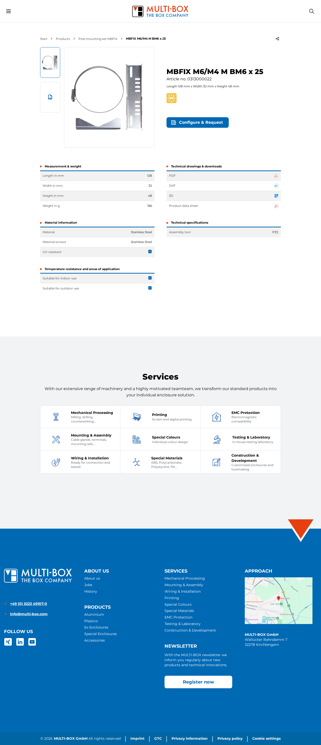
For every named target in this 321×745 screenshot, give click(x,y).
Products (63, 39)
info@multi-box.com (29, 614)
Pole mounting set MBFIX (97, 39)
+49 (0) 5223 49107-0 (28, 603)
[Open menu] (8, 11)
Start (43, 39)
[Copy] (277, 38)
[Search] (311, 11)
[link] (8, 642)
